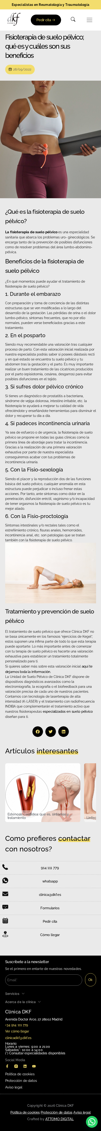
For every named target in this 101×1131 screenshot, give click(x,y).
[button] (89, 20)
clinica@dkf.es (50, 895)
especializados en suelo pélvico (68, 711)
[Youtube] (34, 1066)
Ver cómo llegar (17, 1031)
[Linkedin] (25, 1066)
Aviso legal (13, 1087)
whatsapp (50, 881)
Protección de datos (21, 1081)
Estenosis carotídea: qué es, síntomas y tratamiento (38, 816)
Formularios (49, 908)
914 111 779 (50, 868)
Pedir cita (50, 921)
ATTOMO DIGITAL (59, 1119)
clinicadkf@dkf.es (18, 1038)
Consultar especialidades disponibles (37, 1053)
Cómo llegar (50, 935)
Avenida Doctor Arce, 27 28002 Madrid (33, 1019)
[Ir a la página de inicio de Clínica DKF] (14, 19)
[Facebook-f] (7, 1066)
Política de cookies (20, 1074)
